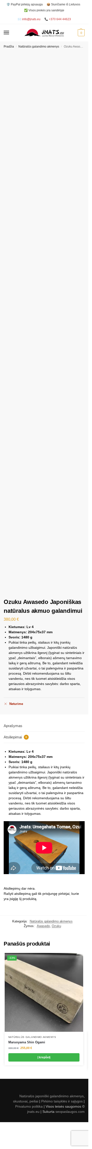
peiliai (33, 1101)
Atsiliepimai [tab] (15, 737)
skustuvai (20, 1101)
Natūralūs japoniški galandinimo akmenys (51, 1096)
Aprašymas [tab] (13, 726)
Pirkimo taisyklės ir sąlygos (62, 1101)
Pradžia (9, 46)
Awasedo (43, 926)
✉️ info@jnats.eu (29, 19)
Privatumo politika (29, 1106)
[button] (81, 32)
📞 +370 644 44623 (57, 19)
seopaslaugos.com (70, 1112)
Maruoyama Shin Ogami (26, 1042)
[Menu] (11, 32)
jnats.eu (33, 1112)
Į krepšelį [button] (44, 1057)
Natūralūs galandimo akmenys (38, 46)
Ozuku (56, 926)
